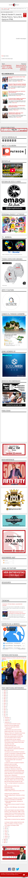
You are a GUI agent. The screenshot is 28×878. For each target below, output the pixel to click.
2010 (5, 715)
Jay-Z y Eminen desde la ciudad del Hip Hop (14, 778)
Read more (20, 81)
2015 (5, 708)
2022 (5, 697)
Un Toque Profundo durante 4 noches (12, 723)
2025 (5, 692)
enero (6, 837)
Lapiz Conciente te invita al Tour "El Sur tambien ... (15, 758)
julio (6, 828)
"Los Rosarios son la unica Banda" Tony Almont (14, 751)
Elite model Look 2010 (9, 750)
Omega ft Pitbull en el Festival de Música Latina (14, 813)
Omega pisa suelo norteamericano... (12, 793)
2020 (5, 700)
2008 (5, 841)
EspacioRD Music (5, 650)
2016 (5, 706)
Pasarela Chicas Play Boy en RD (11, 765)
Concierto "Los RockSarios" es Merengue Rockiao (15, 753)
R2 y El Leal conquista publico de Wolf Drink (14, 736)
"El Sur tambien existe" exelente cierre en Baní (14, 742)
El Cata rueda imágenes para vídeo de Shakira (14, 810)
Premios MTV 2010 (8, 787)
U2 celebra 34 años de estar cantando (13, 739)
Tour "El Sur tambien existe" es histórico (13, 737)
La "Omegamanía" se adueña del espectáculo (14, 748)
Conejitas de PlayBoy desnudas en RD (12, 767)
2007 (5, 842)
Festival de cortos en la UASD (11, 764)
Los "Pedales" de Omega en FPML (12, 825)
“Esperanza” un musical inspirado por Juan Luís (15, 776)
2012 (5, 712)
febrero (6, 836)
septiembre (7, 722)
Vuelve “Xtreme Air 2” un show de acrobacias (14, 773)
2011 (5, 714)
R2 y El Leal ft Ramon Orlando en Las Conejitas (14, 756)
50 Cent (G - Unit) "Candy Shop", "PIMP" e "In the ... (15, 811)
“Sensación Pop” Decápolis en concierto (13, 734)
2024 (5, 693)
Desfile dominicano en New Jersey (12, 786)
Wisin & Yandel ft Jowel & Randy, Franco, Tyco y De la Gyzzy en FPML (12, 17)
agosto (6, 826)
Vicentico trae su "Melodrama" (11, 775)
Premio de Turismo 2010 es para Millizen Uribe (14, 772)
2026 (5, 690)
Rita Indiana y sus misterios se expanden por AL (14, 740)
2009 (5, 839)
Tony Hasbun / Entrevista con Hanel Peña (13, 768)
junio (6, 830)
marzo (6, 834)
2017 (5, 704)
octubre (6, 720)
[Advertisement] (14, 427)
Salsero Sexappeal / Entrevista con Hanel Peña (14, 798)
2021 (5, 698)
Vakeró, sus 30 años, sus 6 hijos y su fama (13, 823)
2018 (5, 703)
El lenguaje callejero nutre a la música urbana (14, 779)
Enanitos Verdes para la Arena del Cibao (13, 729)
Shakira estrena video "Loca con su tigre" (13, 731)
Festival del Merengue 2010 (10, 745)
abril (6, 833)
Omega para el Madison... (10, 789)
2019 (5, 701)
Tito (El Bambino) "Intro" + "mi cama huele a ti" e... (15, 814)
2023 (5, 695)
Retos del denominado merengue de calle (13, 781)
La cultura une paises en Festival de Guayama (14, 762)
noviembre (7, 719)
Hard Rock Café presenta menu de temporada (14, 770)
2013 (5, 711)
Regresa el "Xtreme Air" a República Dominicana (15, 733)
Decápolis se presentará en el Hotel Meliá (13, 799)
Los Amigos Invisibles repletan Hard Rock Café (14, 822)
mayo (6, 831)
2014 (5, 709)
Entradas (6, 560)
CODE (26, 875)
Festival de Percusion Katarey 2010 (12, 725)
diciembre (7, 717)
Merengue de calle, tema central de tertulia (14, 755)
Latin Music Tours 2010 (9, 743)
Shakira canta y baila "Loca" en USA (12, 747)
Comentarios (6, 562)
